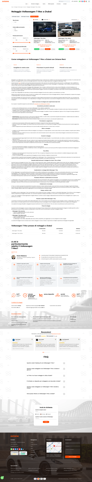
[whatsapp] (79, 1)
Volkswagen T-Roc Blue (40, 38)
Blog (32, 448)
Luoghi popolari (34, 444)
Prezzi (32, 442)
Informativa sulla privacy (63, 478)
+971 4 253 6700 (75, 1)
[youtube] (84, 1)
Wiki (32, 456)
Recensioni (33, 454)
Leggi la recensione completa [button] (18, 348)
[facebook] (17, 449)
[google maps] (86, 1)
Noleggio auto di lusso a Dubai (70, 470)
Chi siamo (33, 452)
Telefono (38, 414)
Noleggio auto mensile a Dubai (17, 472)
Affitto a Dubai (16, 468)
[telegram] (82, 1)
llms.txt (79, 478)
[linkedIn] (21, 449)
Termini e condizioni (73, 478)
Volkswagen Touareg (25, 16)
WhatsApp (43, 414)
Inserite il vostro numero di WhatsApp (44, 416)
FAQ (31, 446)
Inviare (46, 421)
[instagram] (81, 1)
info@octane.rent (14, 446)
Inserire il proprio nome (41, 409)
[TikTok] (23, 449)
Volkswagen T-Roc (34, 16)
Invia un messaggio (72, 456)
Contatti (32, 450)
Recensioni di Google (56, 333)
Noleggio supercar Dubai (51, 470)
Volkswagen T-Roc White (64, 38)
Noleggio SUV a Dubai (33, 470)
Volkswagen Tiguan (15, 16)
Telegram (49, 414)
